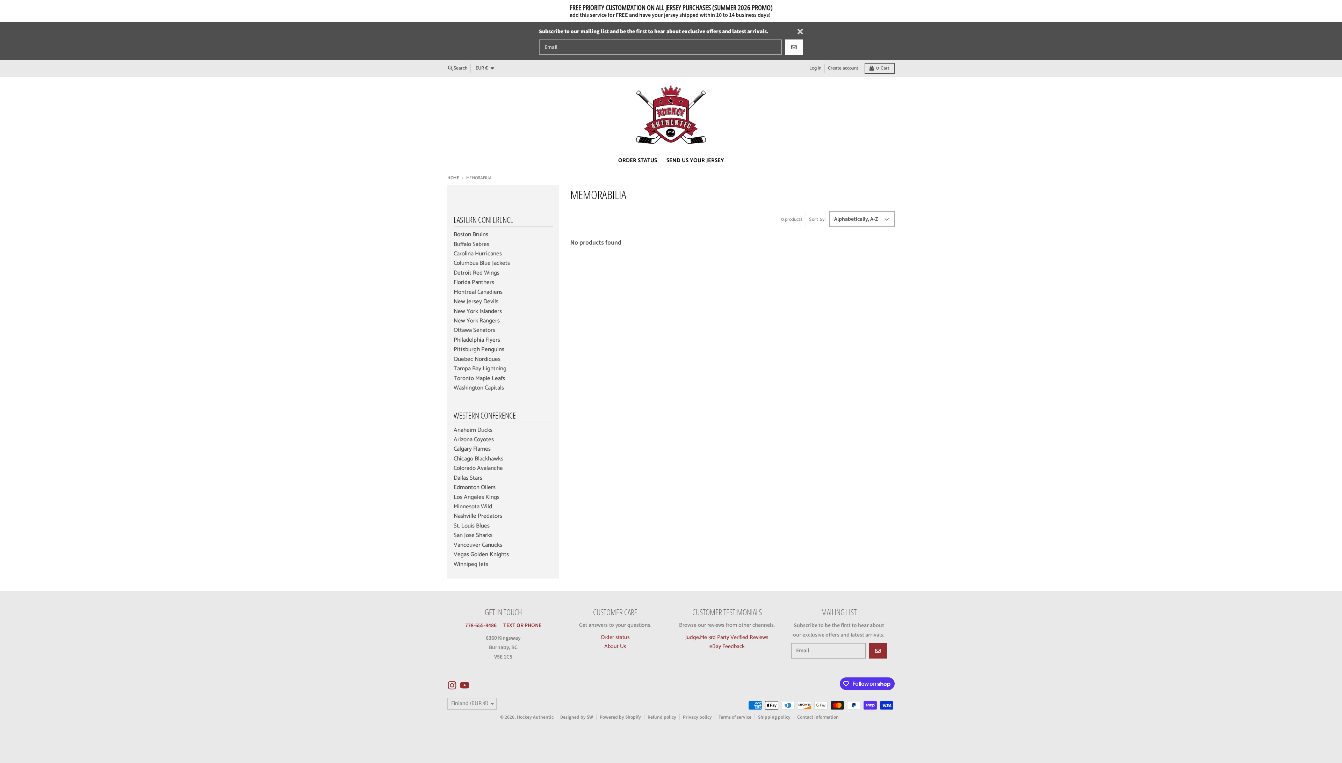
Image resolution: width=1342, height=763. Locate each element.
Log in (815, 68)
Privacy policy (697, 717)
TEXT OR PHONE (522, 625)
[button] (126, 697)
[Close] (800, 32)
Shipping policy (774, 717)
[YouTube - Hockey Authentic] (464, 685)
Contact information (818, 717)
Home (453, 178)
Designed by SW (576, 717)
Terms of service (735, 717)
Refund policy (662, 717)
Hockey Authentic (535, 717)
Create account (843, 68)
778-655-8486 (481, 625)
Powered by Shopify (620, 717)
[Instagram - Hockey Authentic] (452, 685)
